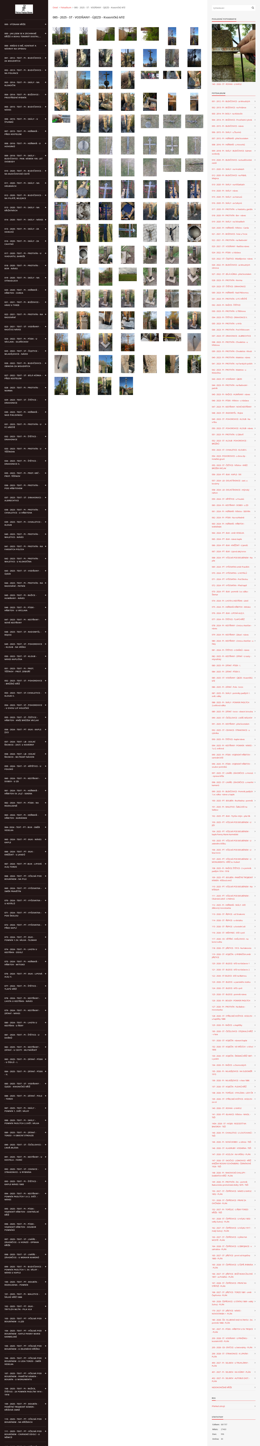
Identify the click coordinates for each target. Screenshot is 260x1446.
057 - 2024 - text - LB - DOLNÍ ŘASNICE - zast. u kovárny (20, 743)
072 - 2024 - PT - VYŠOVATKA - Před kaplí (229, 585)
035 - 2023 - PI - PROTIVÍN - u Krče (226, 323)
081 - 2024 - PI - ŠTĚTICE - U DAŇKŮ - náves (230, 650)
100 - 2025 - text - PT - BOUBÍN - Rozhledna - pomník (21, 1283)
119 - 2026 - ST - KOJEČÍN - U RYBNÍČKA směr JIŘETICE (231, 956)
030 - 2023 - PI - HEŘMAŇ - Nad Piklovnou (230, 292)
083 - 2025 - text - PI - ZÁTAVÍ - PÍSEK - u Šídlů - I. (24, 1061)
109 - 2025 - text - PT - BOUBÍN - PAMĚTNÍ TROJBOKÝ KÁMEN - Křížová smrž (21, 1406)
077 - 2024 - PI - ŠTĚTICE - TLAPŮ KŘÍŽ (228, 619)
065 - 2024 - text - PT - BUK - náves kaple (23, 841)
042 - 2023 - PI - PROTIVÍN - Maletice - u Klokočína (229, 371)
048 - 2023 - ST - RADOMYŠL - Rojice (227, 413)
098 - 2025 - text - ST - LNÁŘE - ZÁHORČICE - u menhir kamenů (22, 1256)
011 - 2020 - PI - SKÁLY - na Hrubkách (228, 169)
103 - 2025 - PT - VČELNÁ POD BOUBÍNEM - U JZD (231, 824)
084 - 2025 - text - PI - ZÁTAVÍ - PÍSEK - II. (24, 1073)
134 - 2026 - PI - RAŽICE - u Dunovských (229, 1065)
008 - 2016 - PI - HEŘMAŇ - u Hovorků (228, 144)
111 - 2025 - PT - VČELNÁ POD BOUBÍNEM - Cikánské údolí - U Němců (230, 897)
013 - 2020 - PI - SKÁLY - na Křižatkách (228, 184)
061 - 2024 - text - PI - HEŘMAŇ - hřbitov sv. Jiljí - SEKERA (22, 792)
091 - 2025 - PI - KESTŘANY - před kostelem (230, 724)
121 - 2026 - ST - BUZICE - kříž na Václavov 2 (231, 969)
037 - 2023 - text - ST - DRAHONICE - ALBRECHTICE (23, 499)
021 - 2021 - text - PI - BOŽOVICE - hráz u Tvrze (22, 303)
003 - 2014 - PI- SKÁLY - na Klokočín (227, 113)
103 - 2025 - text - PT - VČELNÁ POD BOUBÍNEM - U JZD (23, 1320)
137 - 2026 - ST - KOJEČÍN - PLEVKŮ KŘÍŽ (229, 1086)
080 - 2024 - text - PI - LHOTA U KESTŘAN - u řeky (21, 1024)
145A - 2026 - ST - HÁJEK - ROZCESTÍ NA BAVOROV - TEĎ (229, 1125)
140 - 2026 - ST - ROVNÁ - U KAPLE (226, 84)
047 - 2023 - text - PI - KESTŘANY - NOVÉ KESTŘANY (22, 621)
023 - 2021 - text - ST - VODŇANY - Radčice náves (22, 328)
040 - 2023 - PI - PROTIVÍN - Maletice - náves (231, 357)
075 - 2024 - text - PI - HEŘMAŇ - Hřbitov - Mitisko (22, 963)
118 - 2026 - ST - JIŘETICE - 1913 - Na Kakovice (231, 948)
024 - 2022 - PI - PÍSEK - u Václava (226, 252)
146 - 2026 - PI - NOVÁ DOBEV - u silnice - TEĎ (231, 1142)
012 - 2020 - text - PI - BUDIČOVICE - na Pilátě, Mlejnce (23, 197)
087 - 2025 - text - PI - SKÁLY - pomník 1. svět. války (20, 1109)
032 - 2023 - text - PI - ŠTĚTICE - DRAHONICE (21, 438)
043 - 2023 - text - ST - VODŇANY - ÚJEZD (22, 572)
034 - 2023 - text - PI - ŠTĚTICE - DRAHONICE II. (21, 462)
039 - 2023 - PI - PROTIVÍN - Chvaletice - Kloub (232, 351)
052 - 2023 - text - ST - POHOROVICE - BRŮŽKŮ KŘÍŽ (23, 682)
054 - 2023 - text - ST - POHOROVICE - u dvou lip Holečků (23, 706)
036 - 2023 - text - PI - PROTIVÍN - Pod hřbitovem (22, 487)
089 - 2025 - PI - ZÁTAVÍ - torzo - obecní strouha (232, 711)
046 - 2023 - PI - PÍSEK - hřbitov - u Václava (230, 400)
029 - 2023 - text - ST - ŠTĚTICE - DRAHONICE (21, 401)
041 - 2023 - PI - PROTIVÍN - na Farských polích (232, 363)
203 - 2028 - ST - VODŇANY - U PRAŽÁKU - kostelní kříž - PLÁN (230, 1340)
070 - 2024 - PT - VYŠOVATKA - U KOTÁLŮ (229, 573)
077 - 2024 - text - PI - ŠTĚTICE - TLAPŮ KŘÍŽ (21, 987)
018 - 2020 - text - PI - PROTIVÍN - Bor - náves (22, 267)
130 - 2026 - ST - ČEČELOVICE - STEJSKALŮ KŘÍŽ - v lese (232, 1033)
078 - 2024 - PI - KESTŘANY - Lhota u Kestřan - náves (232, 627)
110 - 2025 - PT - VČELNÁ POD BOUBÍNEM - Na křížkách (232, 888)
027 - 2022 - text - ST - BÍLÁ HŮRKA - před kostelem (24, 377)
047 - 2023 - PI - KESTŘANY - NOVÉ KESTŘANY (231, 406)
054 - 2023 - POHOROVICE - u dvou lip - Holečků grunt (229, 457)
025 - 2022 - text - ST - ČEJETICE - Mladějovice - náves (22, 352)
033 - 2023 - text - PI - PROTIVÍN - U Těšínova (23, 450)
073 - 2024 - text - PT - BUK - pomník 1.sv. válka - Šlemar (21, 938)
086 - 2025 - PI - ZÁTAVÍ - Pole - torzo (227, 687)
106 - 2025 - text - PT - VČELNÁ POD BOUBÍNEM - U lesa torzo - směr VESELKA (23, 1361)
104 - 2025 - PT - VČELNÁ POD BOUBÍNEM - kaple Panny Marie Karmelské (230, 833)
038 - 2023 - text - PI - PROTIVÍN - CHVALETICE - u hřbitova (22, 511)
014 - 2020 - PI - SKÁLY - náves (225, 190)
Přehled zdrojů (218, 1406)
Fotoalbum (66, 7)
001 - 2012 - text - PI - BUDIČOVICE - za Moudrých (23, 59)
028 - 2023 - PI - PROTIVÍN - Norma (227, 280)
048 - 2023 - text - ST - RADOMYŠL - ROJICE (23, 633)
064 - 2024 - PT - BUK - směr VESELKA (228, 533)
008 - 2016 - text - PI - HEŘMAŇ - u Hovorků (23, 145)
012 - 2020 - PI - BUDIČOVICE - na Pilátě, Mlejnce (229, 177)
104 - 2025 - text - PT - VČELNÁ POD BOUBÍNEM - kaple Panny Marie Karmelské (23, 1333)
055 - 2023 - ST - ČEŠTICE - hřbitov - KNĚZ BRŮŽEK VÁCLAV (230, 467)
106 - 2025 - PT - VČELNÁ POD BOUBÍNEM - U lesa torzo (231, 851)
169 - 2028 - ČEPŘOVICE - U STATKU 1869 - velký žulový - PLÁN (232, 1303)
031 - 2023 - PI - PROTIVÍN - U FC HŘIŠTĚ (229, 298)
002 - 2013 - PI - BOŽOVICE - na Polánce (229, 107)
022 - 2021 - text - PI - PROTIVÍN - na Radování (24, 316)
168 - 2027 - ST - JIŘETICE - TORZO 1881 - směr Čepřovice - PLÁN (232, 1294)
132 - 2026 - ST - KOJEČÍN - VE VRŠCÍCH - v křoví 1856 (232, 1048)
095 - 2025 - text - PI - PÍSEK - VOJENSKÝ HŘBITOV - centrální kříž (22, 1211)
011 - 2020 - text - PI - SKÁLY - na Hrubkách (22, 184)
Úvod (55, 7)
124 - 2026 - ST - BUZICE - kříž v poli (227, 988)
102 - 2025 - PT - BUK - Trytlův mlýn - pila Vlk (231, 816)
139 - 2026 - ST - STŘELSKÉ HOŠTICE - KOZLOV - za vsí (232, 1100)
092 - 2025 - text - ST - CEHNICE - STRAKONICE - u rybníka (22, 1170)
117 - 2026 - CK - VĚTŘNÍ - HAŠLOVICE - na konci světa (230, 940)
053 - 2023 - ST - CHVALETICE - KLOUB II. (229, 449)
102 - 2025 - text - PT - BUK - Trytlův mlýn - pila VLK (19, 1308)
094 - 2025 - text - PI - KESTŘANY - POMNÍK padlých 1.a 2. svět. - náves (22, 1196)
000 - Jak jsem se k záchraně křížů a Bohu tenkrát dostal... (23, 35)
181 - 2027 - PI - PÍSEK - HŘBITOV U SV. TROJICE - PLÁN (232, 1330)
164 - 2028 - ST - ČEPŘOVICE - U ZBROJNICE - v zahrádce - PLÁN (232, 1248)
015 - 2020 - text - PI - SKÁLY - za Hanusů (22, 230)
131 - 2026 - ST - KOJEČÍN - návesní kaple (229, 1040)
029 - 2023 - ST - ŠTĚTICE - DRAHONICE (229, 286)
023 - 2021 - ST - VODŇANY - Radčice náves (230, 246)
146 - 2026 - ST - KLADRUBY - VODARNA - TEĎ (231, 1148)
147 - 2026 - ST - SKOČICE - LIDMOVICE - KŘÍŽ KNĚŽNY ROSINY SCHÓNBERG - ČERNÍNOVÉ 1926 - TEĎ (231, 1163)
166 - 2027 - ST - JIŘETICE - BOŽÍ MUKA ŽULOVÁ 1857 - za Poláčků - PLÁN (232, 1275)
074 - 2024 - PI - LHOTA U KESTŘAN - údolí (230, 600)
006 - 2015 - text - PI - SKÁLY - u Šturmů (21, 120)
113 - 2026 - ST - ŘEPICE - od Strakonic (228, 914)
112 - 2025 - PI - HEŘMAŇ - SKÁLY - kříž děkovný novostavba (229, 906)
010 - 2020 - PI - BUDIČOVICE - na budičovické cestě (232, 161)
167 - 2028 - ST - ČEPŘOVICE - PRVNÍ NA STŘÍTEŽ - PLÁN (229, 1284)
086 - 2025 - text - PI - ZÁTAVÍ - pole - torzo (23, 1097)
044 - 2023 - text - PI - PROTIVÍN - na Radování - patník (24, 584)
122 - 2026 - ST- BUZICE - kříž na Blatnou (229, 975)
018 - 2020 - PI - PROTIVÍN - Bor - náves (229, 215)
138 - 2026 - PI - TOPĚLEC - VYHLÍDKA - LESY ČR (232, 1092)
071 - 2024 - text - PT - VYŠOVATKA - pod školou (23, 914)
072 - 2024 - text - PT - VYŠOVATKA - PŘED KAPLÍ (23, 926)
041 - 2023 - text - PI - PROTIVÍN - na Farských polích (24, 548)
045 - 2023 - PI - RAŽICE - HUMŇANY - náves (231, 394)
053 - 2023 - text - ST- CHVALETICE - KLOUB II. (23, 694)
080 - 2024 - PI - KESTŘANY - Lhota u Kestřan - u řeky (232, 642)
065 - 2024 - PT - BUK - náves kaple (227, 539)
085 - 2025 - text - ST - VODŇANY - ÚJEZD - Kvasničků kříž (22, 1085)
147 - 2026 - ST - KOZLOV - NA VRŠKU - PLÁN (231, 1154)
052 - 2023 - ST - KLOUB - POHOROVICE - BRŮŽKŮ (229, 442)
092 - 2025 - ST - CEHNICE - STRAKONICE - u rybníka (231, 731)
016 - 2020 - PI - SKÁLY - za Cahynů (227, 203)
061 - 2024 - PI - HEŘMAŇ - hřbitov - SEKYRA (231, 511)
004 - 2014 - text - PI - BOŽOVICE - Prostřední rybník (22, 96)
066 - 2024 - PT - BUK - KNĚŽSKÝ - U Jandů (230, 545)
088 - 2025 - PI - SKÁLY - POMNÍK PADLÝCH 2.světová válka (230, 704)
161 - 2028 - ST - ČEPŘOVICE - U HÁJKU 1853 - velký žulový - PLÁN (231, 1220)
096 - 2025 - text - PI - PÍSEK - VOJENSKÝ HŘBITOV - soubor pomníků (20, 1227)
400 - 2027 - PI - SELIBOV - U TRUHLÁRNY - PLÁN (230, 1364)
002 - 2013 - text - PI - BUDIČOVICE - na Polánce (23, 71)
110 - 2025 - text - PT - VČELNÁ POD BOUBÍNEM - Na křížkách (23, 1420)
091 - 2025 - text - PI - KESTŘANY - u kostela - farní (23, 1158)
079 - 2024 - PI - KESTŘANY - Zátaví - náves (230, 634)
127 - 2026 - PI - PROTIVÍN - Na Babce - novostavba (228, 1008)
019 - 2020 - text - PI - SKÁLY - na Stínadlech (22, 279)
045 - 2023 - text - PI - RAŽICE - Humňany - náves (21, 597)
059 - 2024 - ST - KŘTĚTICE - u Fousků (228, 499)
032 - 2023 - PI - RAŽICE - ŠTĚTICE (226, 305)
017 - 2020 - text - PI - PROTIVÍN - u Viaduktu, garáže (23, 255)
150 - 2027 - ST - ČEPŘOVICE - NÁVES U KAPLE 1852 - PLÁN (231, 1192)
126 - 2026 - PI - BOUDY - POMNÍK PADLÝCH (231, 1000)
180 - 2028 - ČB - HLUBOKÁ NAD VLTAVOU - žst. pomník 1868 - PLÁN (232, 1321)
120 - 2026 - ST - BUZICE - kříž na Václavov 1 (231, 963)
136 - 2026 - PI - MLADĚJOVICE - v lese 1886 (230, 1080)
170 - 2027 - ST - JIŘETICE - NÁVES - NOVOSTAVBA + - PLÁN (226, 1312)
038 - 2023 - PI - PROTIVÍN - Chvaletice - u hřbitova (230, 343)
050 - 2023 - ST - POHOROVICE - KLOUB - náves (232, 428)
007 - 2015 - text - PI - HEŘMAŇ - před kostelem (22, 133)
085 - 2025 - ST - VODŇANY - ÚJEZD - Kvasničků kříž (232, 679)
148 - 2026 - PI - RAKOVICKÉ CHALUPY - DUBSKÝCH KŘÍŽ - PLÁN (229, 1174)
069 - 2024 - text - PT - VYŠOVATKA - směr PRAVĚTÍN (23, 890)
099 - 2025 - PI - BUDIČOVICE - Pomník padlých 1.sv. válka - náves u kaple (232, 793)
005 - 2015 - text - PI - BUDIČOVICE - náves (23, 108)
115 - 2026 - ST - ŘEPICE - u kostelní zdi (228, 926)
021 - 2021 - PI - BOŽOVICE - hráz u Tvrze (229, 234)
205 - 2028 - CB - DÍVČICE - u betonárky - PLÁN (232, 1347)
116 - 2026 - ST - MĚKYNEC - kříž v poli (228, 932)
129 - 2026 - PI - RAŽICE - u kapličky (227, 1025)
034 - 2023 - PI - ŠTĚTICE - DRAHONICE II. (229, 317)
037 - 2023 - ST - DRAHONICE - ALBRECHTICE (231, 336)
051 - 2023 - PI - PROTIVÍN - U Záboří (227, 434)
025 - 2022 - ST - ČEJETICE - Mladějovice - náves (232, 258)
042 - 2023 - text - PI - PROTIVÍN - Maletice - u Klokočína (22, 560)
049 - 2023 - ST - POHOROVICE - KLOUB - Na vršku (231, 420)
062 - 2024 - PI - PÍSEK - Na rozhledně (228, 517)
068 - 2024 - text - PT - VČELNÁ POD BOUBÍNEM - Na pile (23, 877)
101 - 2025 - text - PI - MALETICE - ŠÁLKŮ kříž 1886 (22, 1295)
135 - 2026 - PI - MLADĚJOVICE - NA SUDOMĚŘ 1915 (232, 1073)
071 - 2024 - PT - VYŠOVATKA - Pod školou (230, 579)
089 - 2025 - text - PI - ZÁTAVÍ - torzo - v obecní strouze (20, 1134)
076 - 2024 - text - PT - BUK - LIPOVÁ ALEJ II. (23, 975)
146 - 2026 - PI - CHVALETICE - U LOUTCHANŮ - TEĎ (232, 1134)
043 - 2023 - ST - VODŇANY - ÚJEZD (227, 379)
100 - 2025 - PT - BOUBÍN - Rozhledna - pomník (232, 800)
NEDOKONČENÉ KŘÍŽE (222, 1387)
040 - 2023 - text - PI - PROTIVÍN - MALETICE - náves (22, 535)
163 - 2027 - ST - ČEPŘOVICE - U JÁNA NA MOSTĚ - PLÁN (229, 1238)
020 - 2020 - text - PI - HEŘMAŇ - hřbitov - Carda (22, 291)
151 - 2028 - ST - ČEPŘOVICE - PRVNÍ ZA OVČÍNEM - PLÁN (229, 1202)
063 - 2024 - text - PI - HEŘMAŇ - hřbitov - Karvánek (22, 816)
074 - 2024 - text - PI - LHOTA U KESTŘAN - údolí (21, 951)
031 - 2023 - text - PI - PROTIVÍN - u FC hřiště (23, 426)
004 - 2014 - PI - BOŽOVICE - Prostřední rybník (232, 119)
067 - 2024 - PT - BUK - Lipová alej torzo (229, 551)
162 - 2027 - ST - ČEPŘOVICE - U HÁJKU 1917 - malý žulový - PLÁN (231, 1229)
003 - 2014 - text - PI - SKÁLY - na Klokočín (22, 84)
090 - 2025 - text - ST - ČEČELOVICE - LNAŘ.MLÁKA (23, 1146)
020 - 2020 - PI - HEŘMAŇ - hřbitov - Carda (230, 227)
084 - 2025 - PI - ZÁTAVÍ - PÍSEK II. (226, 671)
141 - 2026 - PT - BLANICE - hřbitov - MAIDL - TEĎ (231, 1116)
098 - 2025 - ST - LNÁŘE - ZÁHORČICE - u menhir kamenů (233, 784)
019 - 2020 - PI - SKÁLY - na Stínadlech (228, 221)
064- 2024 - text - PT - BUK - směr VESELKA (22, 829)
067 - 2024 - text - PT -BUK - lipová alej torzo (23, 865)
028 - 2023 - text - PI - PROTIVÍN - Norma (22, 389)
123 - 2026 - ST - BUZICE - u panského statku (231, 982)
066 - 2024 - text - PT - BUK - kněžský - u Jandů (19, 853)
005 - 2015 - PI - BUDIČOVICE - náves (228, 126)
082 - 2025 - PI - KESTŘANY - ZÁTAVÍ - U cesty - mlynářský (231, 658)
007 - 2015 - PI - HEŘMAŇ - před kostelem (230, 138)
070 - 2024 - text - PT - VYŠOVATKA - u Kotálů (23, 902)
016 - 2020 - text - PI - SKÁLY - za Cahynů (22, 242)
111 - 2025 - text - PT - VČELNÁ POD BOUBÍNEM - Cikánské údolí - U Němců (23, 1434)
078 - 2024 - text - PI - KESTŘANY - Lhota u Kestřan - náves (22, 999)
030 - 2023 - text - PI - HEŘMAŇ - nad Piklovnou (22, 413)
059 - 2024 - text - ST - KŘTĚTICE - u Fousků (23, 767)
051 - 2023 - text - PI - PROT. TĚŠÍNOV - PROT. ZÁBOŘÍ (19, 670)
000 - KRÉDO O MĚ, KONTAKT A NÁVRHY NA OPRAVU (20, 47)
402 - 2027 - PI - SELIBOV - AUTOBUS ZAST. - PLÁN (231, 1380)
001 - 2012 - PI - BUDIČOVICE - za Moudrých (231, 101)
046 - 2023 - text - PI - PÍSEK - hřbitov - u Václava (20, 609)
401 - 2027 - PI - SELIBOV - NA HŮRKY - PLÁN (231, 1372)
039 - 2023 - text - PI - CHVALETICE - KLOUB (23, 523)
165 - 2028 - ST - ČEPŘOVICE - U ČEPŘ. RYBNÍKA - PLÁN (232, 1266)
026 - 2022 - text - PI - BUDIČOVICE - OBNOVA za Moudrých (23, 365)
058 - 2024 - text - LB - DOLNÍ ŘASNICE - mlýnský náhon (20, 755)
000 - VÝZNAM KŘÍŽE (15, 24)
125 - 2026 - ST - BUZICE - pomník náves (229, 994)
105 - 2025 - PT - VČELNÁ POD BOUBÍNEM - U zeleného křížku (231, 842)
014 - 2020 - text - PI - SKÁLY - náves (24, 219)
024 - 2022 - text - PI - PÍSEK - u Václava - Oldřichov (21, 340)
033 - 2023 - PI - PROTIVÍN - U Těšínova (229, 311)
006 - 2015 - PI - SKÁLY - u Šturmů (226, 132)
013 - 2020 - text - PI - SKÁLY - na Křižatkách (22, 209)
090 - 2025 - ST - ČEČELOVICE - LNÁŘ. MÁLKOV (232, 717)
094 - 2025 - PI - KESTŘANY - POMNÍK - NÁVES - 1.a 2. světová (232, 747)
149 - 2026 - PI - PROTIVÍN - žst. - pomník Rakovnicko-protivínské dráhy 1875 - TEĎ (230, 1183)
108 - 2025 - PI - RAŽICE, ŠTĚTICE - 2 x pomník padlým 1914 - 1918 (231, 870)
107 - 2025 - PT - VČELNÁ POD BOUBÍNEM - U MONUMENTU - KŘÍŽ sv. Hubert (231, 860)
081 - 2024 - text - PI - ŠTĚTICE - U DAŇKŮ (22, 1036)
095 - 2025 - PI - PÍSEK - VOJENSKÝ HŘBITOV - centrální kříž (231, 756)
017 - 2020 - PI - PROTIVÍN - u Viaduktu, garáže (232, 209)
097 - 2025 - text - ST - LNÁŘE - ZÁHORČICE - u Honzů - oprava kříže (22, 1242)
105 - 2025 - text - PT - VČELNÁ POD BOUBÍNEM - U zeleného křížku (23, 1347)
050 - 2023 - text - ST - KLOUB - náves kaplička (21, 658)
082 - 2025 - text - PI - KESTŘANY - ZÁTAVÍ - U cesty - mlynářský (22, 1048)
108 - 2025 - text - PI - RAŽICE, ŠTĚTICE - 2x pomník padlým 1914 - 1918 (24, 1391)
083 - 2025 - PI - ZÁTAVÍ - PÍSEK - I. (226, 665)
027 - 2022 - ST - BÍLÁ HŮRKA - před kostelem (231, 274)
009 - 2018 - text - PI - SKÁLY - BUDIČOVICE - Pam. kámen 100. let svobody (24, 158)
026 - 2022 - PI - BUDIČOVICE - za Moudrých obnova (231, 266)
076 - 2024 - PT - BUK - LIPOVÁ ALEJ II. (228, 613)
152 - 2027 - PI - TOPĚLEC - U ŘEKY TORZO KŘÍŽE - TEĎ (230, 1211)
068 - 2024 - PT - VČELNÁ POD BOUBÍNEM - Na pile (232, 559)
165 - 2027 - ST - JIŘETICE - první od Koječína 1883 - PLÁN (231, 1257)
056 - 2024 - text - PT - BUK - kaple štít (23, 731)
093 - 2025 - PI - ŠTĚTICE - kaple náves (228, 739)
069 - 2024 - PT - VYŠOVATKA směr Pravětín (230, 566)
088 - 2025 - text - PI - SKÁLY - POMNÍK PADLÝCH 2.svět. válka (22, 1122)
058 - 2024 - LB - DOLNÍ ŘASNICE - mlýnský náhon (230, 491)
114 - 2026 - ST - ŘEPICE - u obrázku (227, 920)
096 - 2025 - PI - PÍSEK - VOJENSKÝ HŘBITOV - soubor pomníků (231, 765)
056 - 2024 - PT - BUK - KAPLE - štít (226, 474)
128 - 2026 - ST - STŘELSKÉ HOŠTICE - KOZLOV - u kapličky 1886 (232, 1017)
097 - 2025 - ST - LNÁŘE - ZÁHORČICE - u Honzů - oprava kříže (232, 774)
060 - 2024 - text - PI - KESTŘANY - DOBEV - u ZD (22, 780)
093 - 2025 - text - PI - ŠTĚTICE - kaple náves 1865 (21, 1183)
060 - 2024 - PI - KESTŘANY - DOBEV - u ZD (230, 505)
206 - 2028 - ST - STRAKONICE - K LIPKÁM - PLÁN (230, 1355)
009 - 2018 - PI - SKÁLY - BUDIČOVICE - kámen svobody (232, 152)
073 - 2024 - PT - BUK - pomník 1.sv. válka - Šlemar (230, 593)
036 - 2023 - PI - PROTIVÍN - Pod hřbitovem (230, 329)
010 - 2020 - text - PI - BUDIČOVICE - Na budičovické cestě (23, 172)
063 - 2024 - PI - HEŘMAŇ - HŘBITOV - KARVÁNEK (228, 525)
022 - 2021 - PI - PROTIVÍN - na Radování (229, 240)
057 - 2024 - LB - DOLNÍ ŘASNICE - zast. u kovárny (230, 482)
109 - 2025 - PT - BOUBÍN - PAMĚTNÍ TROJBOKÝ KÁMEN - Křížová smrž (232, 879)
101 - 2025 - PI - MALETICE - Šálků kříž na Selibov (229, 808)
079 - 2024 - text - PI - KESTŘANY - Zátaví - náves (22, 1012)
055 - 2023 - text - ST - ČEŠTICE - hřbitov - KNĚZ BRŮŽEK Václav (22, 719)
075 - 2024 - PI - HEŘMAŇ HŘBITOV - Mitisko (231, 607)
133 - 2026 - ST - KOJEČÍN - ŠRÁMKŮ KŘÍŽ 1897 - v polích (232, 1057)
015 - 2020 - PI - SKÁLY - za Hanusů (227, 197)
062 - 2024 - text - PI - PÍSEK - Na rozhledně (22, 804)
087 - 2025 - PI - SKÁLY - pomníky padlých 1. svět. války (231, 695)
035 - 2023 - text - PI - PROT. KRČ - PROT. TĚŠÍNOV (22, 474)
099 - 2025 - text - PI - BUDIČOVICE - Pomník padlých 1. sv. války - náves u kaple (23, 1269)
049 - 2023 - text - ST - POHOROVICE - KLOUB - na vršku (23, 645)
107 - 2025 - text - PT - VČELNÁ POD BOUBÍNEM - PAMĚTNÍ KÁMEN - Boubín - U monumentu (23, 1376)
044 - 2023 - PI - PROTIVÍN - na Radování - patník (230, 387)
